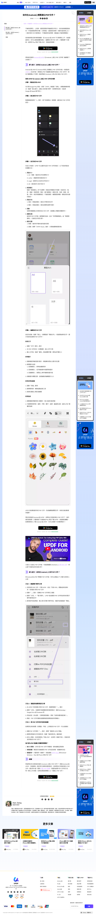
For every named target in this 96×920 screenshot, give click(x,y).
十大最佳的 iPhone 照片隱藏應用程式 (85, 404)
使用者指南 (89, 881)
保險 (69, 889)
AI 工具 (58, 894)
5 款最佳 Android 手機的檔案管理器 (85, 761)
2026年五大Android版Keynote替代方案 (85, 396)
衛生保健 (70, 883)
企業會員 (42, 883)
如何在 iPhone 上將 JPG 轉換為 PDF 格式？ (85, 413)
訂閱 (89, 906)
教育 (69, 886)
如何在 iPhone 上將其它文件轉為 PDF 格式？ (85, 770)
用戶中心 (89, 889)
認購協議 (34, 912)
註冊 (94, 2)
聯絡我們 (89, 892)
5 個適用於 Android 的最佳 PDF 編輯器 (85, 417)
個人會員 (42, 881)
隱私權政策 (25, 912)
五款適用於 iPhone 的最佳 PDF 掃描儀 (85, 778)
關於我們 (79, 881)
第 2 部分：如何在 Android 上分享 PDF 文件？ (12, 33)
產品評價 (79, 883)
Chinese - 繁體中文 (87, 912)
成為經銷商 (79, 886)
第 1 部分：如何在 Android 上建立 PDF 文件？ (13, 28)
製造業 (69, 894)
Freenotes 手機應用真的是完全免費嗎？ (85, 45)
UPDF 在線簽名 (60, 897)
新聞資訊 (79, 892)
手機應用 (29, 23)
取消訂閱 (89, 894)
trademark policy (49, 912)
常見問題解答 (90, 883)
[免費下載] (87, 2)
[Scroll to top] (92, 916)
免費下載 (88, 2)
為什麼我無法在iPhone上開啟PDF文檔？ (86, 409)
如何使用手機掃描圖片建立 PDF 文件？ (85, 392)
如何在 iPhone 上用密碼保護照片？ (85, 49)
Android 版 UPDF (39, 57)
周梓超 (31, 18)
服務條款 (30, 912)
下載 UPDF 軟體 (45, 768)
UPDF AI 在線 (60, 892)
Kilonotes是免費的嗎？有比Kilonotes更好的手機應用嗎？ (85, 40)
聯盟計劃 (79, 889)
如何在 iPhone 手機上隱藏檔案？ (85, 765)
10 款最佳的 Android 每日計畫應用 (86, 774)
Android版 (59, 889)
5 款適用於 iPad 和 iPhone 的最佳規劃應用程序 (86, 757)
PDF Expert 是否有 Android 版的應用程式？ (85, 400)
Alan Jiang (17, 803)
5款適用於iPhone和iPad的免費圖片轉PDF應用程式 (85, 784)
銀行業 (69, 881)
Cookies (38, 912)
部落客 (78, 894)
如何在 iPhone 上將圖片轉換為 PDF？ (85, 35)
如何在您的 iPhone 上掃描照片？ (85, 31)
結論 (7, 37)
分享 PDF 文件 (62, 565)
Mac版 (58, 883)
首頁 (25, 23)
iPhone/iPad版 (60, 886)
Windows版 (59, 881)
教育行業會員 (43, 886)
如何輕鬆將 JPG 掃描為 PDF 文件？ (85, 53)
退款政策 (43, 912)
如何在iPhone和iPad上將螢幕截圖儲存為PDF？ (86, 26)
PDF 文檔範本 (90, 886)
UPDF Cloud (55, 753)
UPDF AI (28, 72)
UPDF (5, 2)
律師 (69, 892)
